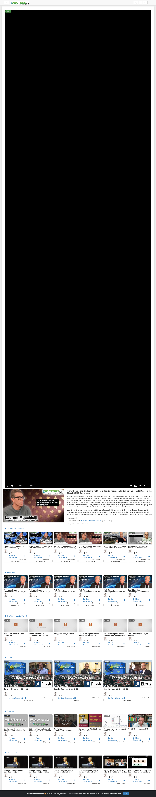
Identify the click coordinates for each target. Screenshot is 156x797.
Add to (99, 520)
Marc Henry (11, 572)
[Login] (145, 2)
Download (106, 521)
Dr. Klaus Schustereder (88, 520)
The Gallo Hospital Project (16, 616)
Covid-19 (10, 711)
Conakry (9, 657)
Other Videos (11, 752)
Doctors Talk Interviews (15, 528)
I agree (126, 794)
